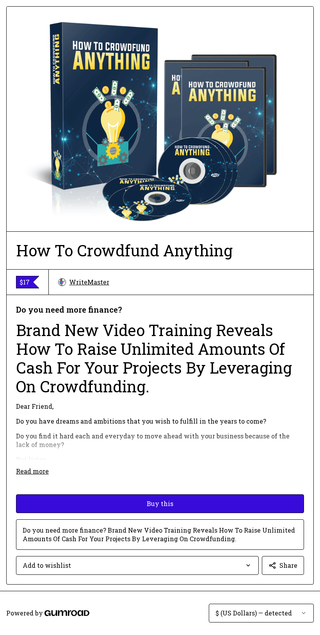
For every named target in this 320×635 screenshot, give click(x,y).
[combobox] (137, 565)
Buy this (160, 503)
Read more (32, 471)
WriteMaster (89, 282)
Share (288, 565)
